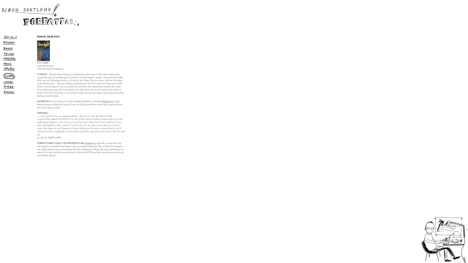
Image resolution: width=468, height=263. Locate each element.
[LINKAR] (9, 83)
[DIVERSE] (8, 88)
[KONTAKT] (9, 94)
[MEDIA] (8, 65)
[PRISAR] (9, 55)
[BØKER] (9, 50)
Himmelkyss (108, 101)
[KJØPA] (8, 78)
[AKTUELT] (10, 39)
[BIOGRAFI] (9, 44)
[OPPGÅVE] (9, 71)
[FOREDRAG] (9, 60)
